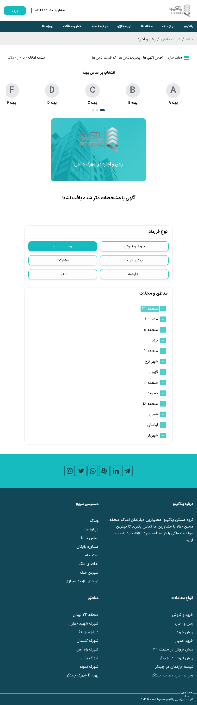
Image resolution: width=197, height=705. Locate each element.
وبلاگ (94, 521)
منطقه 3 (150, 383)
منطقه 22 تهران (85, 615)
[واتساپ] (92, 471)
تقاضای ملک (88, 564)
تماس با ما (89, 538)
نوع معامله (100, 26)
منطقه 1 (151, 319)
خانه (189, 39)
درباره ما (91, 529)
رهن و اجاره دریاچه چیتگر (172, 675)
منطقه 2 (151, 351)
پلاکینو (188, 26)
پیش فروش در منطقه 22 (173, 649)
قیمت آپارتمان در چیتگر (174, 667)
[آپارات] (104, 471)
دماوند (153, 393)
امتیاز (62, 274)
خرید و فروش (134, 246)
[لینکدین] (116, 471)
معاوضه (134, 274)
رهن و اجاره (62, 246)
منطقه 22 (150, 309)
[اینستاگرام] (69, 471)
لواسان (152, 425)
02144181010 (44, 10)
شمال (153, 414)
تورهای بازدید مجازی (82, 581)
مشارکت (62, 260)
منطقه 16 (150, 404)
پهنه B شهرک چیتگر (82, 675)
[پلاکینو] (179, 10)
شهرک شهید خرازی (83, 623)
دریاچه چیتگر (87, 632)
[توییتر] (81, 471)
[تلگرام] (127, 471)
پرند (155, 340)
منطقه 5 (151, 330)
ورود (15, 10)
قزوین (153, 372)
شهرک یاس (89, 658)
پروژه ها (47, 26)
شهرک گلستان (87, 641)
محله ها (147, 26)
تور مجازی (124, 26)
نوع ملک (168, 26)
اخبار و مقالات (72, 26)
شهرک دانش (170, 39)
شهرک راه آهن (87, 649)
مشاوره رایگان (87, 547)
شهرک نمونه (89, 667)
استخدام (91, 555)
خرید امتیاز (184, 641)
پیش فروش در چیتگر (176, 658)
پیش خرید (134, 260)
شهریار (153, 435)
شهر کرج (151, 362)
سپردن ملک (89, 573)
